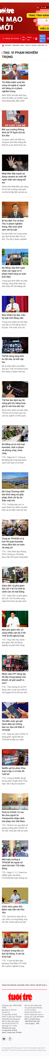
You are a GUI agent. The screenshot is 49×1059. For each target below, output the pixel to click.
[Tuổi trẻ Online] (20, 997)
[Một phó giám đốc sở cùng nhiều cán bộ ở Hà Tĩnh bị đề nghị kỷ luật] (15, 619)
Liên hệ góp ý (30, 1024)
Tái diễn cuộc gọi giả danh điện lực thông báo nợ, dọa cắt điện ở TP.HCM (13, 725)
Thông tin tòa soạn (9, 1028)
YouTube (16, 38)
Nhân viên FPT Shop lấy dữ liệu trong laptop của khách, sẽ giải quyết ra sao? (14, 678)
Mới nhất (8, 45)
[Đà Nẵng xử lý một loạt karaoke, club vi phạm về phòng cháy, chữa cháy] (15, 433)
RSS (37, 1024)
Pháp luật (40, 45)
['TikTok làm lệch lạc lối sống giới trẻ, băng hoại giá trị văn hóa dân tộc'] (15, 389)
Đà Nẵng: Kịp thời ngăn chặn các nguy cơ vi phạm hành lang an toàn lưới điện (14, 272)
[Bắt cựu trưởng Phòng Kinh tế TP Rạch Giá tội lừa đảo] (15, 118)
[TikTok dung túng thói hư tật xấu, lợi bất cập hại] (15, 345)
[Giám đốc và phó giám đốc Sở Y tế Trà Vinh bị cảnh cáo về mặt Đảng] (15, 575)
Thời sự (27, 45)
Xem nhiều (15, 45)
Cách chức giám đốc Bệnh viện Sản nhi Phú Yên (13, 909)
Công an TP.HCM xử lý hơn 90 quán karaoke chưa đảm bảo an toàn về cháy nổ (13, 543)
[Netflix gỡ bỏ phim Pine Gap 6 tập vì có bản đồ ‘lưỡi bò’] (15, 757)
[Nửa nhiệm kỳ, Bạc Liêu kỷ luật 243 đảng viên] (15, 304)
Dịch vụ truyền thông (31, 1019)
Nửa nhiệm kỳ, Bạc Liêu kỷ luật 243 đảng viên (13, 316)
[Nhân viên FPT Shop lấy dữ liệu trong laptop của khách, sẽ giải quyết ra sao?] (15, 663)
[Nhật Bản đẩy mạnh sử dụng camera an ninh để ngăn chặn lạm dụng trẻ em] (15, 163)
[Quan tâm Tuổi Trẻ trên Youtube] (4, 1039)
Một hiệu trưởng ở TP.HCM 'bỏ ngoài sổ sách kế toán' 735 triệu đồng (13, 864)
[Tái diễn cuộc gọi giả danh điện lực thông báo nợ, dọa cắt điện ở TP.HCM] (15, 710)
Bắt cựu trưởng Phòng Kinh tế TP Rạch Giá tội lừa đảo (13, 132)
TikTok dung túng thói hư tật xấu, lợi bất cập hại (13, 359)
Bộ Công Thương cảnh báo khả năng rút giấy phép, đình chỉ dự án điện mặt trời (13, 496)
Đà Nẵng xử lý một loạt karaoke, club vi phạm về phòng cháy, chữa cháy (13, 449)
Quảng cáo (29, 38)
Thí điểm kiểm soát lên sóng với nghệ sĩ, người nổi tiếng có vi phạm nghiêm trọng (13, 87)
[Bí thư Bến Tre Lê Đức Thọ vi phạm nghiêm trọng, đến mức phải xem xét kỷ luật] (15, 210)
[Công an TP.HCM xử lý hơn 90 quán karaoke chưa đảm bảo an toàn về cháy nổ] (15, 528)
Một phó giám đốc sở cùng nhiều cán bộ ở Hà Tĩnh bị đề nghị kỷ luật (14, 633)
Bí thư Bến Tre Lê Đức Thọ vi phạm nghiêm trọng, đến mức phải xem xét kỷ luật (13, 225)
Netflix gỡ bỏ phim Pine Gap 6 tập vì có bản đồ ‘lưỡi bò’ (14, 771)
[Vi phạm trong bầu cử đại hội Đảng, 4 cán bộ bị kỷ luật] (15, 940)
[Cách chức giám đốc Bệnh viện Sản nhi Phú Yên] (15, 896)
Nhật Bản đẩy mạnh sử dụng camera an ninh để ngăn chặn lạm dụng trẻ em (14, 178)
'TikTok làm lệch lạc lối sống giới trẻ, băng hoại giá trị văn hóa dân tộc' (14, 403)
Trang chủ (6, 985)
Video (22, 45)
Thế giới (33, 45)
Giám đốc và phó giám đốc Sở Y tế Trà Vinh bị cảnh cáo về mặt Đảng (13, 588)
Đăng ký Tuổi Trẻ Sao (42, 38)
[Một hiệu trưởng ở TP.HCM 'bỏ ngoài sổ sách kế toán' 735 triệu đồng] (15, 848)
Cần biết (23, 38)
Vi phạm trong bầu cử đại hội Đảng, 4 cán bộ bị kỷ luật (13, 953)
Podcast (7, 38)
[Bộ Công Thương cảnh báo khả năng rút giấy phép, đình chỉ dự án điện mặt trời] (15, 480)
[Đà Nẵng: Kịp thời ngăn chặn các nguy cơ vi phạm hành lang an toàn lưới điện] (15, 257)
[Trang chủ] (3, 45)
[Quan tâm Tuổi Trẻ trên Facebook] (10, 1039)
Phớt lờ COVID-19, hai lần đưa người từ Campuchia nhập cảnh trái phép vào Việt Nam (13, 817)
